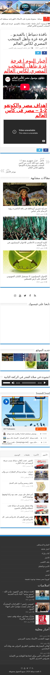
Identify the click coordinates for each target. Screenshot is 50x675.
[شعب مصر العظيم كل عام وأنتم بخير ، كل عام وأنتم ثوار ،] (41, 520)
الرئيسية (44, 24)
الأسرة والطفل (43, 566)
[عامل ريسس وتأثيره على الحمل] (41, 486)
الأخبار (47, 558)
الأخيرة (36, 455)
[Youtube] (20, 295)
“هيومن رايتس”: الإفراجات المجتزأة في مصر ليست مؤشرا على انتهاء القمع (18, 606)
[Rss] (35, 295)
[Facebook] (30, 295)
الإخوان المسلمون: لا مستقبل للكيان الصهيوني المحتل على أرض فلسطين (27, 277)
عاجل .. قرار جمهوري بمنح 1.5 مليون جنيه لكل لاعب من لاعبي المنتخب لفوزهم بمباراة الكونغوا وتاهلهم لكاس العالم (31, 163)
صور (47, 571)
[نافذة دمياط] (25, 7)
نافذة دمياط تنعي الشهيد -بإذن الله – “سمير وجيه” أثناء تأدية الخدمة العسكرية (18, 594)
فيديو (47, 575)
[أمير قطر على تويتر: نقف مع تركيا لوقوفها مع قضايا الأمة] (41, 498)
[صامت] (13, 382)
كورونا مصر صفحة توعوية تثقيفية (37, 579)
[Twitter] (25, 295)
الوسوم (17, 455)
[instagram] (15, 295)
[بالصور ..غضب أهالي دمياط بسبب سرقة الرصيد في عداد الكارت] (41, 464)
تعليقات (27, 455)
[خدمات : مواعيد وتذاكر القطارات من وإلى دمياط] (41, 475)
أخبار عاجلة (36, 24)
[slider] (7, 382)
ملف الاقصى (13, 48)
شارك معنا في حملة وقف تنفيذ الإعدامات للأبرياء (20, 617)
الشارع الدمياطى (43, 545)
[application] (25, 383)
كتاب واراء (45, 553)
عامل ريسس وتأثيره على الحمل (21, 483)
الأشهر (45, 455)
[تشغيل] (44, 382)
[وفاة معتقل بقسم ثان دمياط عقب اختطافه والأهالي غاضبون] (41, 509)
